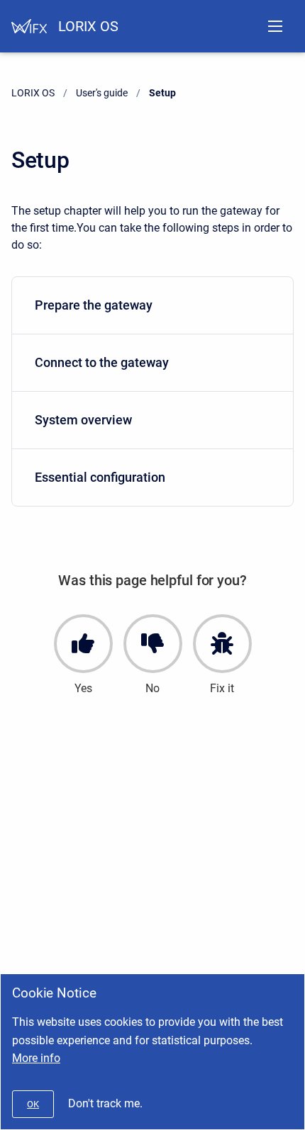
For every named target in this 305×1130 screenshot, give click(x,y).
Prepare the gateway (93, 305)
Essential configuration (100, 477)
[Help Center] (29, 26)
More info (36, 1058)
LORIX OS (88, 26)
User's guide (102, 92)
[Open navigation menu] (275, 26)
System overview (83, 419)
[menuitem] (152, 305)
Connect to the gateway (102, 362)
